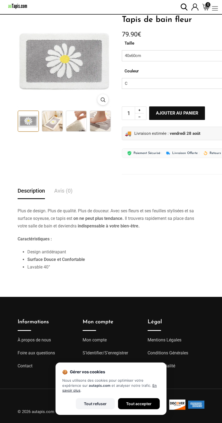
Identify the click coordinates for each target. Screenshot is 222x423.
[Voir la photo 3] (76, 121)
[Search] (184, 6)
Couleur (132, 71)
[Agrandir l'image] (102, 99)
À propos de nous (34, 340)
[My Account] (195, 6)
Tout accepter (139, 403)
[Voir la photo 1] (28, 121)
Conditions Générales (168, 352)
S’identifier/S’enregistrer (105, 352)
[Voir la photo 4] (100, 121)
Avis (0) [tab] (63, 190)
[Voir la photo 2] (52, 121)
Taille (129, 43)
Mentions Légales (164, 340)
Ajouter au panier (177, 113)
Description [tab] (31, 190)
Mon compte (95, 340)
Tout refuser (95, 403)
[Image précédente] (25, 61)
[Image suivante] (103, 61)
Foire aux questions (36, 352)
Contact (25, 365)
